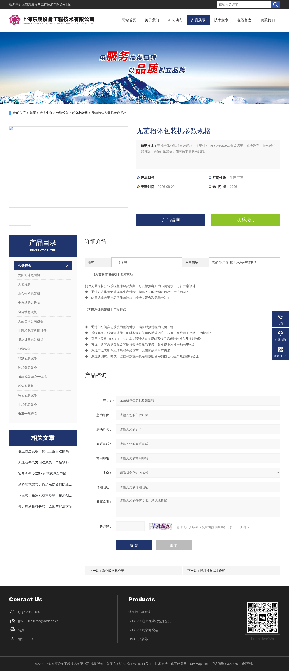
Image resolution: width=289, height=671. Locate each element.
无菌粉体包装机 (29, 275)
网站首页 (129, 20)
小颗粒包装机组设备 (32, 330)
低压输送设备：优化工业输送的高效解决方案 (45, 451)
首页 (33, 113)
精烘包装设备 (27, 358)
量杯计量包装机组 (30, 339)
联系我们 (267, 20)
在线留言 (244, 20)
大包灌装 (24, 284)
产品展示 (198, 20)
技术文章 (221, 20)
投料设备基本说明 (212, 570)
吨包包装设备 (27, 395)
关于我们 (152, 20)
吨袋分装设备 (27, 367)
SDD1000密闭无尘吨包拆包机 (149, 621)
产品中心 (46, 113)
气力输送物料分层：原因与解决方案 (45, 506)
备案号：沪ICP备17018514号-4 (129, 664)
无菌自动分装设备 (30, 321)
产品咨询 (171, 219)
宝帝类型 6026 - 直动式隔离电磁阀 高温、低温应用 (45, 473)
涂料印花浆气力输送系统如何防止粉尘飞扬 (45, 484)
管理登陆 (248, 664)
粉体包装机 (26, 386)
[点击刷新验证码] (160, 526)
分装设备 (24, 349)
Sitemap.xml (199, 664)
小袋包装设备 (27, 404)
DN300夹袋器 (138, 639)
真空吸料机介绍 (113, 570)
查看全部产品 (27, 413)
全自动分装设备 (29, 302)
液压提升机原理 (139, 612)
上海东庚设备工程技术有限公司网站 (47, 4)
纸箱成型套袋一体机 (32, 376)
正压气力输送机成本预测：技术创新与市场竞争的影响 (45, 495)
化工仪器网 (178, 664)
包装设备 (62, 113)
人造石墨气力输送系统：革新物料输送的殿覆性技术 (45, 462)
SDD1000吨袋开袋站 (143, 630)
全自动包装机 (27, 312)
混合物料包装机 (29, 293)
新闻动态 (175, 20)
